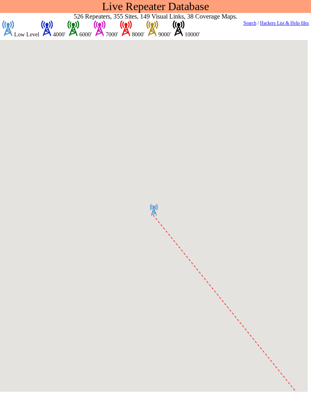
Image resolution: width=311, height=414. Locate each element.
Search (249, 23)
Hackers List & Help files (284, 23)
